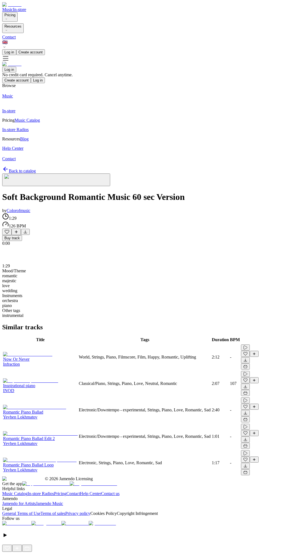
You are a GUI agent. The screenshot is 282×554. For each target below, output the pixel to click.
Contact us (110, 493)
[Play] (56, 179)
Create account (30, 52)
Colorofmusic (18, 210)
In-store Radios (41, 493)
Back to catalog (22, 171)
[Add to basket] (245, 366)
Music (7, 9)
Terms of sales (52, 513)
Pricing (9, 15)
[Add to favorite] (7, 232)
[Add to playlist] (16, 232)
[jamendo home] (11, 4)
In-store (19, 9)
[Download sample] (25, 232)
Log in (9, 52)
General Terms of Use (21, 513)
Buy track (12, 238)
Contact (9, 37)
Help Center (90, 493)
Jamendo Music (49, 503)
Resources (12, 26)
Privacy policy (77, 513)
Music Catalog (15, 493)
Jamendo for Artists (19, 503)
